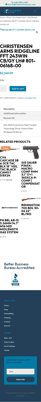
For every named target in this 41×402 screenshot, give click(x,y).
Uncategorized (19, 17)
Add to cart (18, 88)
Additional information (15, 113)
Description (9, 109)
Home (2, 17)
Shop (9, 17)
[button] (37, 32)
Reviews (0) (9, 118)
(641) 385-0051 (21, 2)
